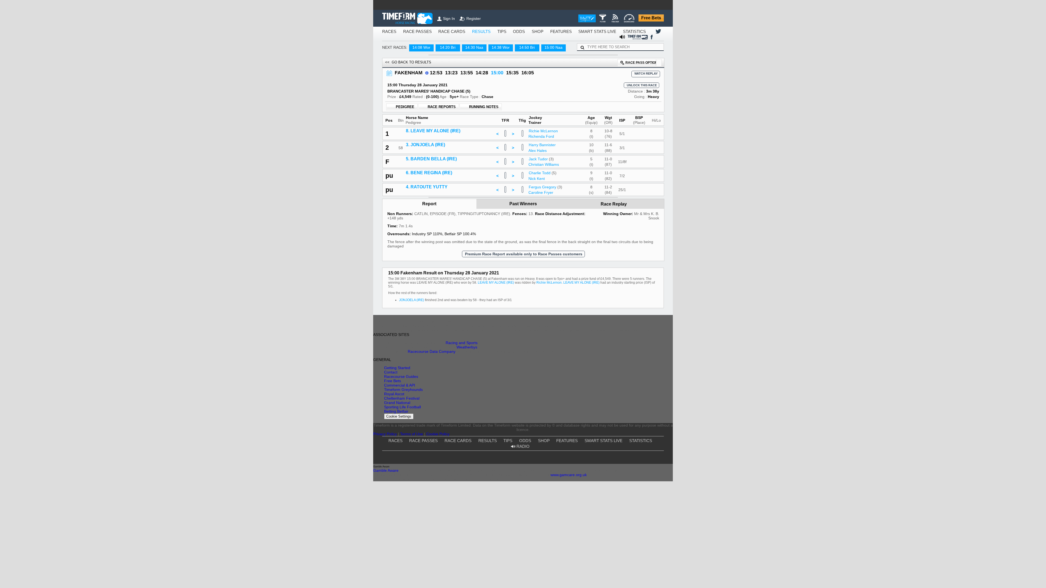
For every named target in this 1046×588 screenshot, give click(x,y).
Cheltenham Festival (613, 383)
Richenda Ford (542, 179)
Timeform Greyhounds (549, 407)
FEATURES (537, 31)
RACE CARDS (441, 31)
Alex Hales (539, 196)
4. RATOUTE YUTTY (424, 241)
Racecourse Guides (547, 389)
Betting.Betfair (609, 401)
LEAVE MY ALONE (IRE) (446, 334)
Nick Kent (538, 230)
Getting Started (544, 377)
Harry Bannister (543, 189)
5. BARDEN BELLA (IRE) (428, 206)
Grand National (610, 389)
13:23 (443, 68)
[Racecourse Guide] (421, 67)
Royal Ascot (607, 377)
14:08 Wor (416, 42)
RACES (388, 31)
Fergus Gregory (544, 240)
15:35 (498, 68)
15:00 (484, 68)
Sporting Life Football (614, 395)
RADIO (640, 448)
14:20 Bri (443, 42)
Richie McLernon (544, 171)
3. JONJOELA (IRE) (424, 189)
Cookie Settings (612, 408)
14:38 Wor (496, 42)
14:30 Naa (469, 42)
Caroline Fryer (542, 248)
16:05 (511, 68)
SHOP (517, 31)
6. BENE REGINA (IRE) (426, 223)
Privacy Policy (501, 434)
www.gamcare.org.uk (585, 511)
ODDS (500, 31)
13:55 (457, 68)
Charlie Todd (541, 223)
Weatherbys (466, 393)
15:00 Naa (548, 42)
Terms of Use (523, 434)
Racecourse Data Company (498, 399)
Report (429, 260)
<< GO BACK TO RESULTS (403, 57)
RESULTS (466, 31)
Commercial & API (547, 401)
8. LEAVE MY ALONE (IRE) (429, 171)
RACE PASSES (411, 31)
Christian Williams (545, 213)
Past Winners (523, 260)
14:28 (471, 68)
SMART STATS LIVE (569, 31)
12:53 (430, 68)
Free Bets (652, 18)
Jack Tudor (540, 206)
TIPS (484, 31)
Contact (539, 383)
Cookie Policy (545, 434)
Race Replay (614, 260)
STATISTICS (601, 31)
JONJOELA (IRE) (410, 348)
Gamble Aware (440, 505)
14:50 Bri (522, 42)
